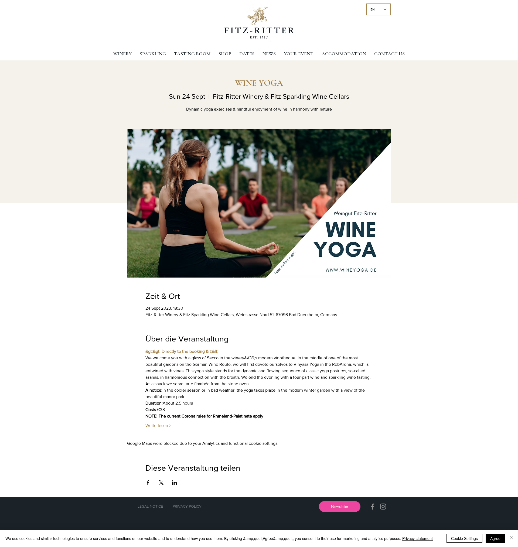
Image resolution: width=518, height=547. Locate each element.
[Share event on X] (161, 482)
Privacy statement (417, 538)
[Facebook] (373, 506)
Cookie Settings (464, 538)
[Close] (511, 538)
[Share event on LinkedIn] (174, 482)
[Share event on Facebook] (148, 482)
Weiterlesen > (158, 425)
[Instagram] (383, 506)
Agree (495, 538)
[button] (339, 506)
